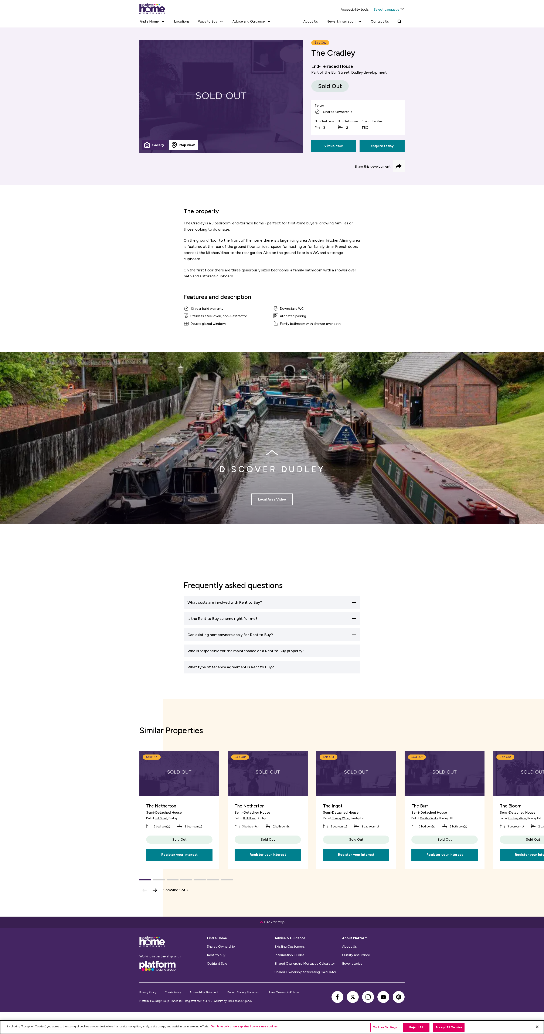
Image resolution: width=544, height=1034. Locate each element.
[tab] (154, 145)
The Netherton (161, 806)
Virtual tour (333, 146)
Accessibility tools (355, 9)
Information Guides (290, 955)
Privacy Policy (147, 992)
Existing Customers (290, 946)
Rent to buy (216, 955)
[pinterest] (399, 997)
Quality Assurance (356, 955)
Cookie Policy (173, 992)
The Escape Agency (239, 1001)
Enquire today (382, 146)
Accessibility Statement (204, 992)
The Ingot (333, 806)
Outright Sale (217, 963)
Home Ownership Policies (283, 992)
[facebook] (337, 997)
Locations (182, 21)
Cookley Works (340, 818)
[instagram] (368, 997)
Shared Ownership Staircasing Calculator (305, 972)
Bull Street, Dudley (347, 72)
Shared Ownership (221, 946)
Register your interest (179, 855)
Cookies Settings (385, 1027)
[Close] (537, 1026)
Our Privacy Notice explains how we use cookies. (244, 1026)
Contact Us (380, 21)
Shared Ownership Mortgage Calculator (305, 963)
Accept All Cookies (448, 1027)
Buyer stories (352, 963)
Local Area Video (272, 499)
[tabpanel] (221, 96)
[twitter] (353, 997)
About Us (310, 21)
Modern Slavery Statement (243, 992)
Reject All (416, 1027)
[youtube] (383, 997)
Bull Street (161, 818)
